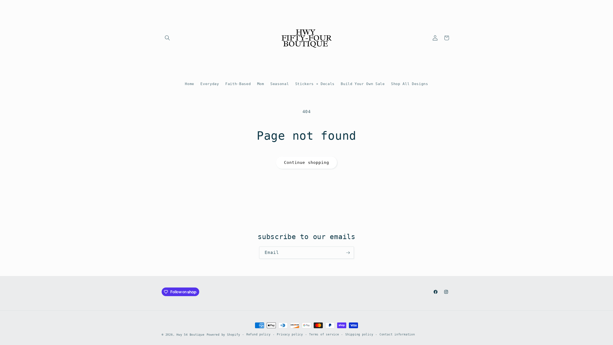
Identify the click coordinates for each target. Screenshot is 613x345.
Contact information (397, 334)
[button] (167, 38)
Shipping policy (359, 334)
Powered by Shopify (223, 334)
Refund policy (258, 334)
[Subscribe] (348, 253)
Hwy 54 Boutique (190, 334)
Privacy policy (290, 334)
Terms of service (324, 334)
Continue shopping (306, 162)
